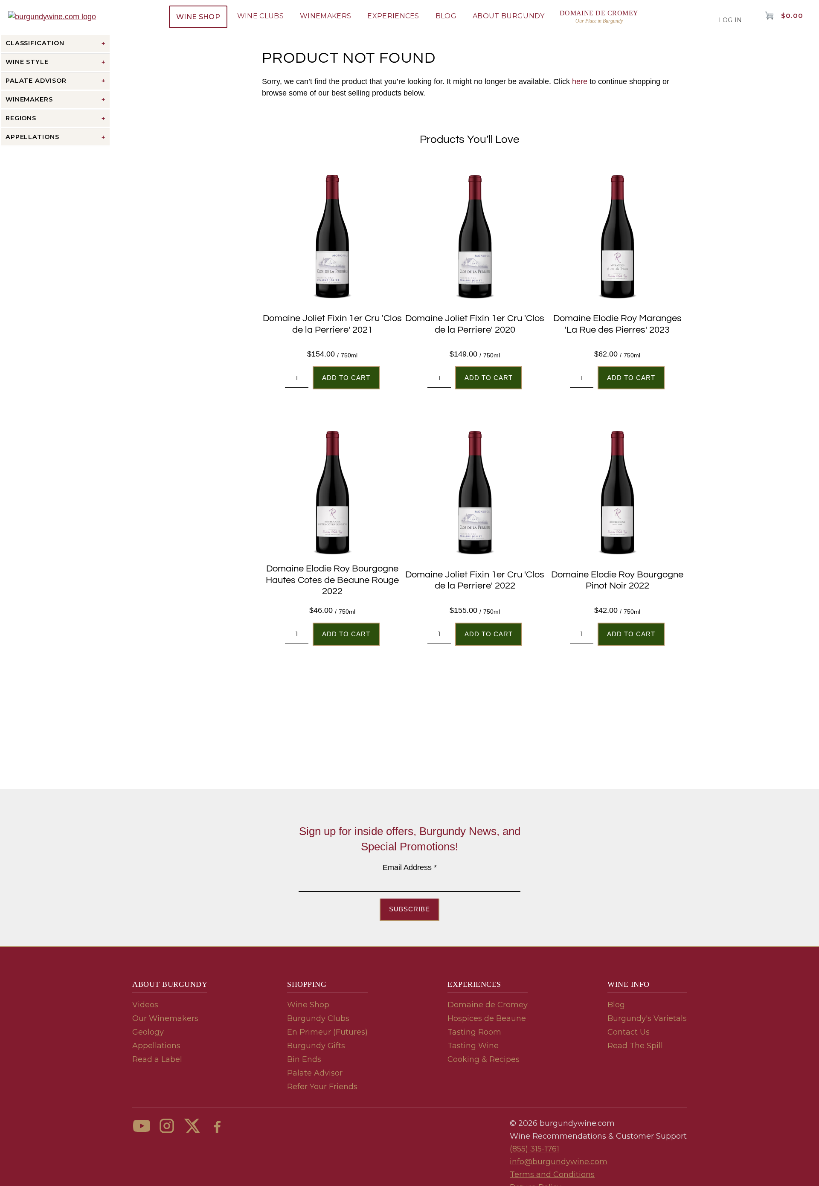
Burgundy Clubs (318, 1018)
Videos (145, 1004)
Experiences (393, 16)
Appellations (156, 1045)
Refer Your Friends (322, 1086)
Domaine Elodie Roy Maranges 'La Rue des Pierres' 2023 (617, 323)
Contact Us (628, 1032)
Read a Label (157, 1059)
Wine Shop (198, 17)
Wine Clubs (260, 16)
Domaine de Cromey (487, 1004)
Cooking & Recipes (483, 1059)
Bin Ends (304, 1059)
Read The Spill (635, 1045)
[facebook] (217, 1125)
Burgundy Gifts (316, 1045)
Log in (730, 20)
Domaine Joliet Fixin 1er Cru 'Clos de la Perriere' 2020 (474, 323)
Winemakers (325, 16)
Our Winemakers (165, 1018)
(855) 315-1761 (534, 1149)
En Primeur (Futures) (327, 1032)
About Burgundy (508, 16)
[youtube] (141, 1125)
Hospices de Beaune (486, 1018)
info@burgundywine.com (558, 1161)
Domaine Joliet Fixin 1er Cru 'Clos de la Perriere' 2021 (332, 323)
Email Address (410, 867)
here (579, 81)
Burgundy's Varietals (647, 1018)
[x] (192, 1125)
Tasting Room (474, 1032)
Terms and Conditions (552, 1174)
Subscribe (409, 909)
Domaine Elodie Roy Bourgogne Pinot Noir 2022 (617, 580)
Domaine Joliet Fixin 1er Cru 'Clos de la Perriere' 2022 (474, 580)
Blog (446, 16)
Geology (148, 1032)
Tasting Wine (473, 1045)
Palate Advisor (315, 1073)
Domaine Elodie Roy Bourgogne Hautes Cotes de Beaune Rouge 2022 (332, 580)
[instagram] (166, 1125)
